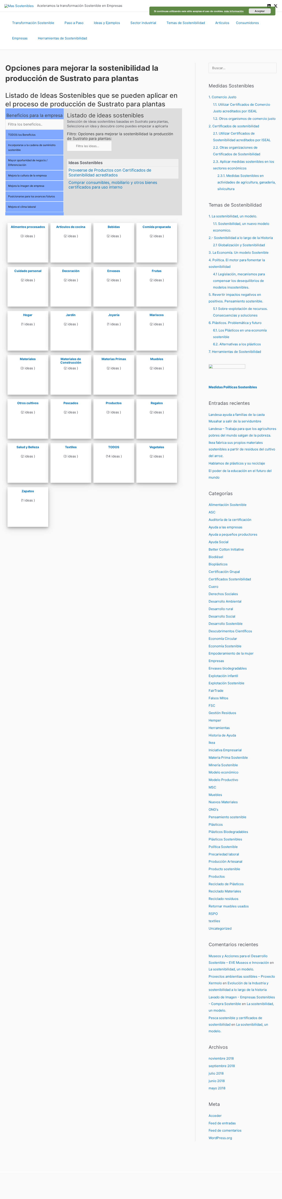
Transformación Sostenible (33, 23)
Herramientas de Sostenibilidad (62, 38)
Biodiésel (216, 557)
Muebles (215, 795)
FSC (212, 705)
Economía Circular (223, 639)
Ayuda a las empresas (225, 527)
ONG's (213, 809)
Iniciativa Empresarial (225, 750)
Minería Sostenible (223, 765)
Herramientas (219, 728)
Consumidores (247, 23)
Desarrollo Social (222, 616)
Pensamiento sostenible (227, 817)
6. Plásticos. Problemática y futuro (235, 323)
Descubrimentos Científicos (230, 631)
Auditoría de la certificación (230, 520)
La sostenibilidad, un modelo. (231, 969)
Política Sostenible (223, 847)
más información (234, 11)
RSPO (213, 914)
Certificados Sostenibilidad (230, 579)
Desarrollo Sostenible (226, 624)
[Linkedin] (269, 6)
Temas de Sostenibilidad (186, 23)
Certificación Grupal (224, 572)
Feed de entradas (222, 1123)
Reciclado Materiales (225, 891)
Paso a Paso (74, 23)
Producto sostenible (224, 869)
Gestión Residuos (222, 713)
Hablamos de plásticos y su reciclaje (237, 463)
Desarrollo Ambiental (225, 601)
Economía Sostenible (225, 646)
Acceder (215, 1116)
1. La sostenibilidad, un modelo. (233, 216)
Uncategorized (220, 928)
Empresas (20, 38)
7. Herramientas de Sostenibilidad (235, 352)
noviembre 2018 (221, 1058)
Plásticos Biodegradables (228, 832)
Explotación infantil (223, 676)
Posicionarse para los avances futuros (31, 196)
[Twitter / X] (276, 6)
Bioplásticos (218, 564)
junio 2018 (217, 1081)
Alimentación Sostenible (228, 505)
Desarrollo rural (221, 609)
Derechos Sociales (223, 594)
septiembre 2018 (222, 1066)
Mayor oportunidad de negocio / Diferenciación (27, 163)
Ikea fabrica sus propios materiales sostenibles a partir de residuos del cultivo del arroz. (242, 449)
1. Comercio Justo (222, 97)
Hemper (215, 720)
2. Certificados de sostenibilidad (234, 126)
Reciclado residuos (223, 899)
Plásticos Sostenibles (225, 839)
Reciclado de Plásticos (226, 884)
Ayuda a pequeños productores (233, 534)
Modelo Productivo (223, 780)
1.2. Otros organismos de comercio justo (244, 119)
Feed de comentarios (225, 1130)
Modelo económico (223, 772)
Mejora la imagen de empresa (26, 185)
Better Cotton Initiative (226, 549)
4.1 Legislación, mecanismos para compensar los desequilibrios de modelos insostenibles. (239, 280)
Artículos (222, 23)
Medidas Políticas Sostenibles (233, 387)
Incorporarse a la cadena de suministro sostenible (32, 147)
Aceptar (260, 11)
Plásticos (216, 824)
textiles (214, 921)
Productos (217, 876)
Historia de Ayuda (222, 735)
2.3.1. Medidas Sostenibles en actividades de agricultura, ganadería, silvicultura (246, 182)
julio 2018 (216, 1073)
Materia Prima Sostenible (228, 757)
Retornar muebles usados (229, 906)
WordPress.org (220, 1138)
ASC (212, 512)
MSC (212, 787)
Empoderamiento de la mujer (231, 653)
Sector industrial (143, 23)
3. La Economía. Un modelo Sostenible (239, 252)
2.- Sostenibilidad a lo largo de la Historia (241, 238)
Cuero (213, 587)
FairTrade (216, 690)
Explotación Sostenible (226, 683)
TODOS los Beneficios (21, 134)
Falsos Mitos (218, 698)
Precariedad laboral (224, 854)
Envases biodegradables (228, 668)
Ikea (212, 742)
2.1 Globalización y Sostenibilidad (239, 245)
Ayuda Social (218, 542)
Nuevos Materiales (223, 802)
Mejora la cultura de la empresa (27, 175)
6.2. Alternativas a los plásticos (237, 344)
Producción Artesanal (225, 861)
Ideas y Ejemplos (107, 23)
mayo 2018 (217, 1088)
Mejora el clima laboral (22, 206)
